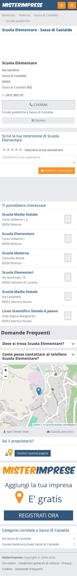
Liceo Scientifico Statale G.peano (30, 311)
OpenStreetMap (53, 424)
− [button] (5, 376)
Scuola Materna (15, 253)
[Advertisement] (38, 46)
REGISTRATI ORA (39, 515)
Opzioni (40, 120)
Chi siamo (9, 563)
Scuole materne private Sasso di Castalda (30, 544)
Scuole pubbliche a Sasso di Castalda (27, 112)
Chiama (40, 104)
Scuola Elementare (18, 233)
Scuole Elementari (17, 272)
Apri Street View (17, 432)
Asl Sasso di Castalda (16, 538)
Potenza (24, 15)
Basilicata (8, 15)
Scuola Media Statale (20, 214)
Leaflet (36, 424)
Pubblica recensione (58, 170)
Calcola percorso (62, 432)
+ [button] (5, 370)
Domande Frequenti (29, 569)
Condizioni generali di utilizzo (38, 563)
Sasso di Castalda (46, 15)
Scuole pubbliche (18, 21)
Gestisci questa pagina (32, 453)
